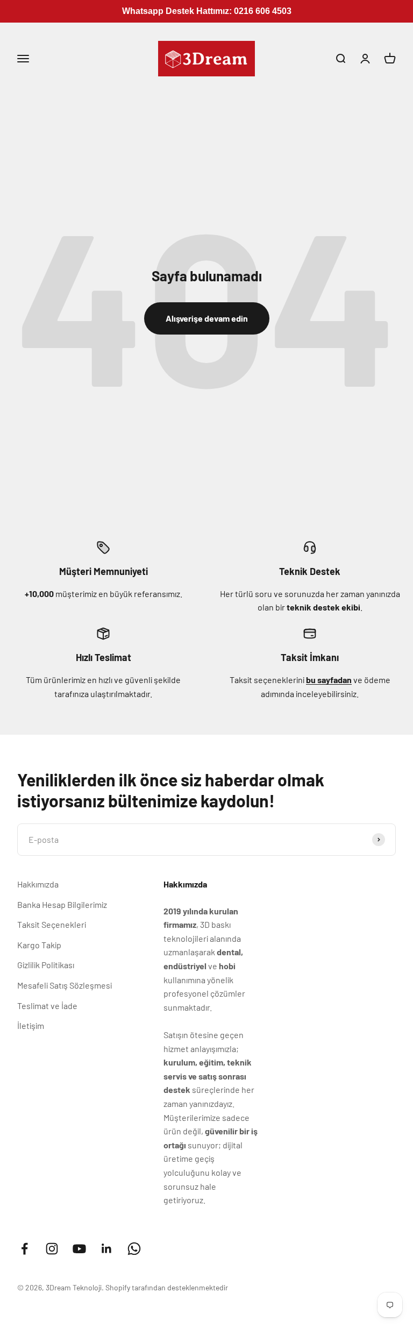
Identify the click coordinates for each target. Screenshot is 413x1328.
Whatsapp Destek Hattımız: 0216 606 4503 (206, 11)
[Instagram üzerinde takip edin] (52, 1248)
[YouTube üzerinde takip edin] (79, 1248)
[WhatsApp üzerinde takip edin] (134, 1248)
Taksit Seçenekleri (51, 924)
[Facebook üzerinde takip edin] (24, 1248)
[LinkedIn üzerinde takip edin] (106, 1248)
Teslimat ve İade (47, 1005)
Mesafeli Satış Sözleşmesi (64, 985)
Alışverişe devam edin (207, 318)
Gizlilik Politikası (45, 965)
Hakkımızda (38, 884)
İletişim (30, 1025)
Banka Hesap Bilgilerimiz (62, 904)
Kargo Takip (39, 945)
